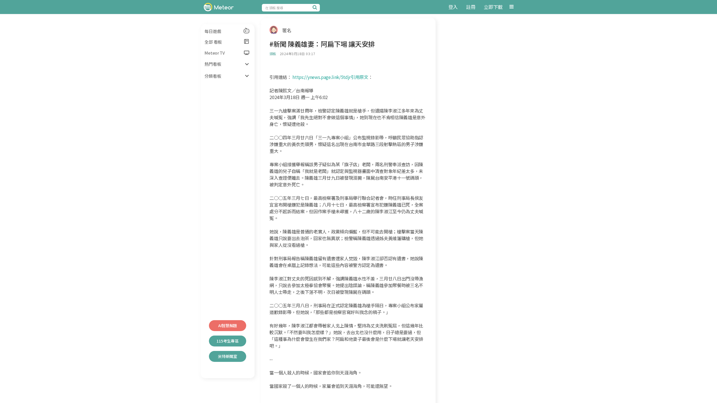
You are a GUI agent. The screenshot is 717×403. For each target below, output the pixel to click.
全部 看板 (213, 42)
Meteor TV (214, 53)
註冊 (470, 6)
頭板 (272, 53)
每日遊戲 (212, 31)
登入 (453, 6)
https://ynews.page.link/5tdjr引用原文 (330, 77)
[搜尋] (315, 7)
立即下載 (493, 6)
